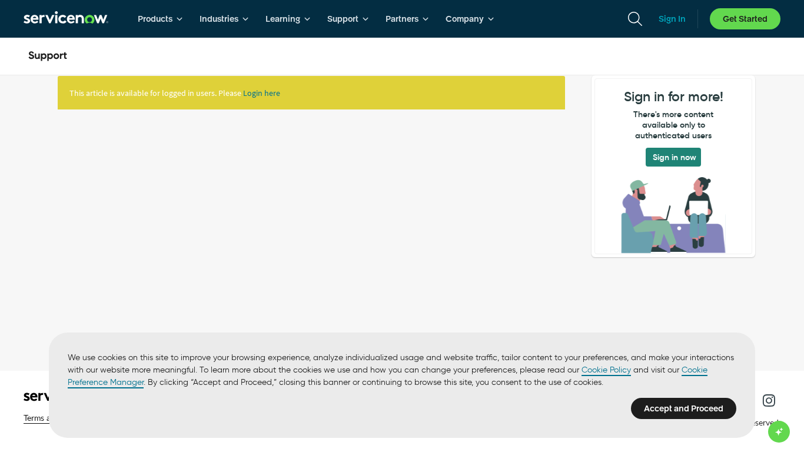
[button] (768, 400)
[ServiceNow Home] (66, 18)
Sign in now (674, 157)
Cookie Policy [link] (606, 370)
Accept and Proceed (683, 408)
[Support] (47, 56)
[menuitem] (160, 19)
